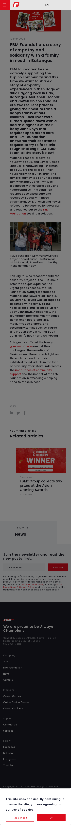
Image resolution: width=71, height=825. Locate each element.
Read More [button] (20, 818)
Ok (51, 818)
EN (47, 5)
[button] (5, 5)
